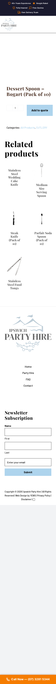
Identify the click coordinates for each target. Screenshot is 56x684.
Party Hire (28, 372)
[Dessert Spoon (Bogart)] (28, 60)
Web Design (21, 495)
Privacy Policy (43, 495)
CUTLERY (41, 127)
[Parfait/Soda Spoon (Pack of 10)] (41, 218)
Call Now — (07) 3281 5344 (30, 679)
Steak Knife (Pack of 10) (14, 238)
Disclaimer (26, 499)
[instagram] (30, 486)
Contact (28, 385)
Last (7, 452)
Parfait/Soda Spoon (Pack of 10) (43, 238)
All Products (28, 127)
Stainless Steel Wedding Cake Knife (14, 177)
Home (28, 366)
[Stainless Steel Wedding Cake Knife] (14, 163)
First (7, 438)
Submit (28, 472)
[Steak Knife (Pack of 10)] (14, 218)
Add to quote (39, 110)
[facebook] (25, 486)
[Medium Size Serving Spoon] (41, 170)
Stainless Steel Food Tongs (14, 284)
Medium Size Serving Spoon (41, 190)
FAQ (28, 379)
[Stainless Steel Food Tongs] (14, 266)
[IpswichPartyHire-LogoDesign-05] (9, 19)
